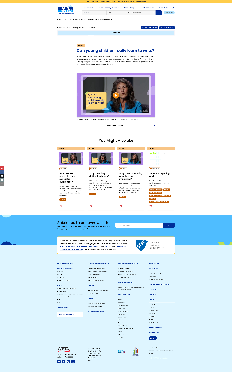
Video (120, 331)
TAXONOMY (153, 290)
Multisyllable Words (63, 297)
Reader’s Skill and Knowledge (127, 274)
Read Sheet (121, 323)
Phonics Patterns (62, 291)
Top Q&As (152, 295)
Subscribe (169, 225)
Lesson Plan (122, 317)
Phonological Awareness (65, 268)
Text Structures (92, 277)
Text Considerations (124, 268)
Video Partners (153, 322)
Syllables (60, 274)
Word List (121, 334)
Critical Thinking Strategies (96, 280)
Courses (120, 337)
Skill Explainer (122, 325)
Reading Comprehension (128, 264)
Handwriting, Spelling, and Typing (98, 290)
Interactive (121, 314)
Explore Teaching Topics (71, 19)
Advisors (151, 307)
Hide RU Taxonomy (166, 27)
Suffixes (59, 302)
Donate (152, 338)
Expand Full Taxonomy (150, 27)
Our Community (155, 327)
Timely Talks (152, 276)
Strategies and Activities (125, 271)
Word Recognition (65, 264)
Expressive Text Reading (95, 306)
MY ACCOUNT (154, 264)
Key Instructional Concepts (157, 279)
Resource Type (124, 295)
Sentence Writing (93, 293)
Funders (151, 319)
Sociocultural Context (124, 277)
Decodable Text (123, 305)
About (151, 300)
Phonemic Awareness (63, 280)
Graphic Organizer (123, 311)
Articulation (60, 271)
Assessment (121, 302)
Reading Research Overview (157, 273)
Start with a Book (94, 356)
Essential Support (125, 282)
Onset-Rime (60, 277)
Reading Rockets (94, 351)
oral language (97, 64)
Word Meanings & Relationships (97, 271)
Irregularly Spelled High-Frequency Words (70, 294)
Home (59, 19)
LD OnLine (91, 358)
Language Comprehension (98, 264)
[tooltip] (2, 168)
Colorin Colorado (94, 353)
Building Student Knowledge (96, 268)
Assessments (62, 308)
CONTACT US (154, 332)
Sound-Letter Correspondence (66, 288)
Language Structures (94, 274)
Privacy (151, 353)
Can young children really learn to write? (100, 19)
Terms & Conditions (154, 348)
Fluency (91, 298)
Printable (121, 320)
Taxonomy (169, 12)
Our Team (152, 316)
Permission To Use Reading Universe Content (161, 351)
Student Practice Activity (125, 328)
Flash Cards (121, 308)
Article (120, 299)
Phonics (59, 285)
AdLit (89, 360)
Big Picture (153, 269)
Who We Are (152, 305)
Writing (83, 19)
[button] (116, 95)
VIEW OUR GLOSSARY (66, 314)
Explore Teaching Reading (159, 285)
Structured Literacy (96, 311)
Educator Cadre (153, 310)
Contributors (152, 313)
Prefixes (59, 300)
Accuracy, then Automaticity (96, 303)
